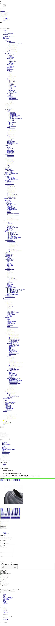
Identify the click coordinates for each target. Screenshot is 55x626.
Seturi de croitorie (10, 139)
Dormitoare (9, 263)
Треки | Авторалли (12, 360)
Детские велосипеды (11, 311)
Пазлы (10, 355)
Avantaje (1, 556)
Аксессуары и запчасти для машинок (16, 366)
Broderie (6, 154)
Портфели (9, 212)
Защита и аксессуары (11, 314)
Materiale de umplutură (11, 141)
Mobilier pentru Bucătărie (9, 254)
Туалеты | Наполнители (11, 178)
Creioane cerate (11, 84)
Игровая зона (7, 317)
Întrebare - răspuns (6, 533)
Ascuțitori (10, 56)
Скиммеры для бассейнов (11, 196)
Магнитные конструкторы (14, 335)
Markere (10, 94)
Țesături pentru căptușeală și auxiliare (15, 118)
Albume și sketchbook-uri (13, 99)
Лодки (6, 401)
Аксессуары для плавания (11, 197)
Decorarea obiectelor (8, 168)
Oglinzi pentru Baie (10, 233)
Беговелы (8, 307)
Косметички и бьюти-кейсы (12, 204)
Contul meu (5, 608)
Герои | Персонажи (10, 388)
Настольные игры (10, 343)
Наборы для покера (12, 346)
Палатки (8, 318)
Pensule (10, 62)
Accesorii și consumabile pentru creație (11, 173)
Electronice (4, 446)
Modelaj (6, 145)
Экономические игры (13, 351)
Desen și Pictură (7, 53)
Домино (10, 347)
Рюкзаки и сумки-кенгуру (14, 396)
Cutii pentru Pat (9, 267)
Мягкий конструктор (13, 341)
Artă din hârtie (7, 164)
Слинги (10, 394)
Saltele (8, 262)
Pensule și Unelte (10, 58)
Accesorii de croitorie (10, 134)
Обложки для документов (11, 208)
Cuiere (8, 273)
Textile (6, 40)
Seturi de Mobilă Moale (11, 280)
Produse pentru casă (5, 453)
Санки (8, 302)
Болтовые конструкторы (13, 336)
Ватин (10, 248)
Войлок (10, 247)
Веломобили (9, 315)
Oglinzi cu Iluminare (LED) (11, 236)
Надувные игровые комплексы (12, 327)
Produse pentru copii (5, 454)
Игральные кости (12, 349)
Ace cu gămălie (11, 138)
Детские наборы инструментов (14, 383)
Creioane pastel (11, 91)
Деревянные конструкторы (14, 334)
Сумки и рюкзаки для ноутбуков (13, 213)
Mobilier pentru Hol (8, 256)
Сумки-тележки (10, 214)
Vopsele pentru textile (12, 76)
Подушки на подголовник (11, 416)
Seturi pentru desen (10, 69)
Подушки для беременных (12, 392)
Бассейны (8, 185)
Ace (9, 137)
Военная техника (12, 364)
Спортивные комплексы (11, 321)
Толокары (8, 308)
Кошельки (9, 210)
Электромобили (10, 304)
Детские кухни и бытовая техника (15, 380)
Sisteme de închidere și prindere (12, 143)
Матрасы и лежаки (10, 181)
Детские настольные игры (14, 353)
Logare (4, 465)
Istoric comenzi (5, 609)
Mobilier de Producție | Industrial (12, 291)
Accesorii (3, 443)
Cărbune (10, 87)
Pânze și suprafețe (10, 64)
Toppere (8, 268)
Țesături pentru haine (12, 113)
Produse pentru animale (6, 452)
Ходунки (8, 310)
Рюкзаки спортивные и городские (13, 219)
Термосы (8, 409)
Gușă (10, 72)
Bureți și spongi (11, 63)
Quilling (8, 165)
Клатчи (8, 211)
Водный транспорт (12, 363)
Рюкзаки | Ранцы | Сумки (9, 36)
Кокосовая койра (12, 246)
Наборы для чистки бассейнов (12, 194)
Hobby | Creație (4, 448)
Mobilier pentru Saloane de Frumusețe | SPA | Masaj (16, 289)
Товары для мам (8, 391)
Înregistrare (4, 464)
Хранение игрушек (10, 389)
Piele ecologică (11, 119)
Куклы (10, 371)
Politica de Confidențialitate (7, 598)
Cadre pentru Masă (10, 296)
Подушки (9, 41)
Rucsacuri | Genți (8, 405)
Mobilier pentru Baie (8, 252)
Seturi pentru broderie (10, 155)
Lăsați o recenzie (3, 570)
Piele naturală (11, 120)
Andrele (8, 106)
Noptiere (8, 266)
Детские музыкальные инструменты (15, 381)
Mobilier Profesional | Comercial (10, 287)
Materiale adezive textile (11, 142)
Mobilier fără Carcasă (8, 222)
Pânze (10, 65)
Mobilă (3, 450)
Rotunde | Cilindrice (12, 278)
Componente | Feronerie (9, 240)
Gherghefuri (9, 157)
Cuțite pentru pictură (12, 60)
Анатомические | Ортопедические (15, 43)
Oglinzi (6, 231)
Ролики (8, 303)
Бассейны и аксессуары (9, 184)
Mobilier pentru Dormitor (9, 259)
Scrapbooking (7, 167)
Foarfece (10, 136)
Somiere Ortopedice (10, 264)
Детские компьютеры (13, 384)
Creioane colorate (12, 80)
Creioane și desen (10, 79)
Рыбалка (6, 404)
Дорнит (10, 251)
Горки (8, 320)
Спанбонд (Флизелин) (13, 249)
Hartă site (4, 601)
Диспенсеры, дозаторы (13, 50)
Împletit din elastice (10, 163)
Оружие (8, 356)
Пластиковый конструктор (14, 337)
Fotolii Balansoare (10, 284)
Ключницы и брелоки (11, 207)
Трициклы (9, 305)
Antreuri (8, 257)
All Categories (4, 442)
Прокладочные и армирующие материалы (15, 245)
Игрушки (6, 332)
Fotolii (8, 283)
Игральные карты (12, 350)
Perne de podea (9, 225)
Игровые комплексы (10, 328)
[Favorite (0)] (0, 467)
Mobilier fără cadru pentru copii (12, 227)
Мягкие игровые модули (11, 331)
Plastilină (8, 147)
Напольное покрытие (11, 323)
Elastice (8, 133)
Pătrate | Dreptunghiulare (13, 279)
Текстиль (6, 390)
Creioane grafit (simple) (13, 81)
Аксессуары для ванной (11, 49)
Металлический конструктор (14, 339)
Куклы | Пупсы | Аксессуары (12, 370)
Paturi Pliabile (9, 286)
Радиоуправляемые (12, 367)
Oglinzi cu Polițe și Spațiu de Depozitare (14, 237)
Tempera (10, 74)
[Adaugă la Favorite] (5, 528)
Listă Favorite (5, 610)
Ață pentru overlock (12, 122)
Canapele (8, 281)
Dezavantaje (2, 561)
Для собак (7, 180)
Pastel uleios (11, 85)
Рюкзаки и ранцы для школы (12, 218)
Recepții (8, 293)
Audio (6, 32)
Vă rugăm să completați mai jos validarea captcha (9, 564)
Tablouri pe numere (10, 67)
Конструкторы (10, 333)
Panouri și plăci (11, 66)
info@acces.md (5, 20)
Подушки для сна (12, 42)
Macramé (8, 160)
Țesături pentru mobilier (13, 114)
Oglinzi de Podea (10, 235)
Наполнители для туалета (13, 179)
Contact (4, 600)
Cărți (2, 445)
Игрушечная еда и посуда (13, 379)
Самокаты (9, 309)
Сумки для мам (9, 397)
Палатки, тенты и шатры (9, 403)
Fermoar (8, 127)
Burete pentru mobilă (12, 242)
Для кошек (7, 176)
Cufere (8, 274)
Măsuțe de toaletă (10, 265)
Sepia (10, 89)
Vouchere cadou (5, 612)
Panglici (8, 110)
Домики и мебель (12, 373)
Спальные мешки (8, 407)
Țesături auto (11, 117)
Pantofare (8, 275)
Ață (8, 121)
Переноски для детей (11, 393)
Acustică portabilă (10, 33)
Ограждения (9, 322)
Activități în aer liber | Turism (7, 444)
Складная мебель (8, 406)
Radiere (10, 55)
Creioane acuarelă (12, 82)
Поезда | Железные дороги (14, 361)
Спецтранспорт (10, 313)
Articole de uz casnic (8, 48)
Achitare (4, 6)
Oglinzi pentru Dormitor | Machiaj (12, 234)
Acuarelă (10, 71)
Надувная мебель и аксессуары (10, 402)
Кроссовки (9, 201)
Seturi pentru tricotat (10, 108)
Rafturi (8, 271)
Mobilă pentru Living (8, 253)
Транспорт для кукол (13, 375)
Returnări (4, 611)
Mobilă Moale (7, 276)
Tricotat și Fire (7, 104)
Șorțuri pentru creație (10, 151)
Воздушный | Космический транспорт (16, 362)
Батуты (8, 324)
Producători (4, 602)
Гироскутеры (9, 316)
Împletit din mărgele (10, 161)
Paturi (8, 261)
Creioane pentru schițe (13, 92)
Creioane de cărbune (12, 86)
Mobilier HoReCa (10, 288)
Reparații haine (9, 140)
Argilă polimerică (10, 148)
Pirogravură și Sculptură (9, 172)
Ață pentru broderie (12, 126)
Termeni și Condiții (6, 599)
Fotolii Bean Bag (10, 223)
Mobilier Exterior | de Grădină (10, 297)
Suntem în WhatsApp (6, 19)
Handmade (3, 447)
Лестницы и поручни (11, 192)
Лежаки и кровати (10, 177)
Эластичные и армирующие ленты (15, 250)
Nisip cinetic (9, 146)
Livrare (4, 596)
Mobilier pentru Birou (8, 255)
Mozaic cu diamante (10, 78)
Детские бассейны (10, 330)
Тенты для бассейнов (11, 190)
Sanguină (10, 88)
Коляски (10, 376)
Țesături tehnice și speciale (13, 116)
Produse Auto (4, 451)
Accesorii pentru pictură (13, 61)
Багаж (6, 400)
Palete (10, 59)
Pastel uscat (11, 83)
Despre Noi (4, 594)
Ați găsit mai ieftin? (3, 524)
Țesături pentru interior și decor (14, 115)
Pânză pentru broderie (10, 156)
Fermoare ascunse (12, 131)
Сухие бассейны (10, 325)
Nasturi (8, 132)
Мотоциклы (11, 359)
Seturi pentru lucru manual (9, 103)
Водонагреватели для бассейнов (13, 195)
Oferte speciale (5, 603)
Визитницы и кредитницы (12, 209)
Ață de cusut (11, 124)
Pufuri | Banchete (10, 277)
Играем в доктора (12, 385)
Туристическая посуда (9, 410)
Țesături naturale (12, 112)
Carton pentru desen (12, 97)
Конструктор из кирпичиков (14, 340)
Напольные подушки (13, 46)
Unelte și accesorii (10, 153)
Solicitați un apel (6, 620)
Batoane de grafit (12, 90)
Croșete (8, 107)
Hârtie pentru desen (12, 98)
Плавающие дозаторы (11, 193)
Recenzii (4, 532)
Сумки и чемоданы (8, 203)
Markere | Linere (10, 93)
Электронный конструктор (14, 338)
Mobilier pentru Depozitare (9, 269)
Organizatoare (11, 57)
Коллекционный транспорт (14, 369)
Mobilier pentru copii (8, 230)
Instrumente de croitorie (11, 135)
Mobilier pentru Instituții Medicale (12, 292)
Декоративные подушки (11, 417)
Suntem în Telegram (6, 18)
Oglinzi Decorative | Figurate (12, 238)
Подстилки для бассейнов (11, 191)
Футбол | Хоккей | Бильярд (14, 344)
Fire (7, 105)
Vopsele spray (11, 77)
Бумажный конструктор (13, 342)
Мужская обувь (7, 202)
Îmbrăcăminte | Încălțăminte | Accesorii (8, 449)
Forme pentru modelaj (10, 152)
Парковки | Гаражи (12, 365)
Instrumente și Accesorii (11, 150)
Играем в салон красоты (13, 382)
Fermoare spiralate (12, 129)
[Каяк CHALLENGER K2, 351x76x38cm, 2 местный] (10, 479)
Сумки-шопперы (10, 206)
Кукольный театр (12, 377)
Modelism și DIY (8, 169)
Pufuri (8, 224)
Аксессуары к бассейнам (11, 188)
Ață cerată (10, 123)
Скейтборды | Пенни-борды (12, 306)
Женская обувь (7, 200)
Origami (8, 166)
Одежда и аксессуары (13, 374)
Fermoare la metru (12, 128)
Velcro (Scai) (11, 144)
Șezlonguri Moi (9, 285)
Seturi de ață (11, 125)
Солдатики (11, 387)
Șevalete (8, 68)
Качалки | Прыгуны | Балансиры (13, 312)
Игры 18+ (11, 352)
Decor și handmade (10, 170)
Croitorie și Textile (8, 109)
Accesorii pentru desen (11, 54)
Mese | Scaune (7, 295)
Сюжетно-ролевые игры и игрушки (13, 378)
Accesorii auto (7, 413)
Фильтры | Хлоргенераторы (12, 186)
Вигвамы (8, 326)
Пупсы (10, 372)
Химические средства (11, 189)
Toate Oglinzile (9, 239)
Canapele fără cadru (10, 226)
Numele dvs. (2, 545)
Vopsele (8, 70)
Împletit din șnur (9, 162)
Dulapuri (8, 270)
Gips (7, 149)
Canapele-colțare (10, 282)
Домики (8, 319)
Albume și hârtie (10, 96)
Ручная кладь (9, 205)
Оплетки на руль (10, 418)
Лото (10, 348)
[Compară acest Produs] (6, 528)
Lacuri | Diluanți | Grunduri (12, 100)
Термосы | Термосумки (9, 408)
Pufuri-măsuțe (9, 228)
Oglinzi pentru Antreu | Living (12, 232)
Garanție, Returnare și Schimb (8, 597)
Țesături (8, 111)
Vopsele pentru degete (12, 75)
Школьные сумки (10, 217)
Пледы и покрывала (10, 47)
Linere (10, 95)
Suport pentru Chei (10, 258)
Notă (1, 546)
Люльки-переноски (12, 395)
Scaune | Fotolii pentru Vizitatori (12, 294)
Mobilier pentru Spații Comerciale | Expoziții (14, 290)
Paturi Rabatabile (10, 260)
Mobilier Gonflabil (10, 229)
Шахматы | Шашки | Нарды (14, 345)
